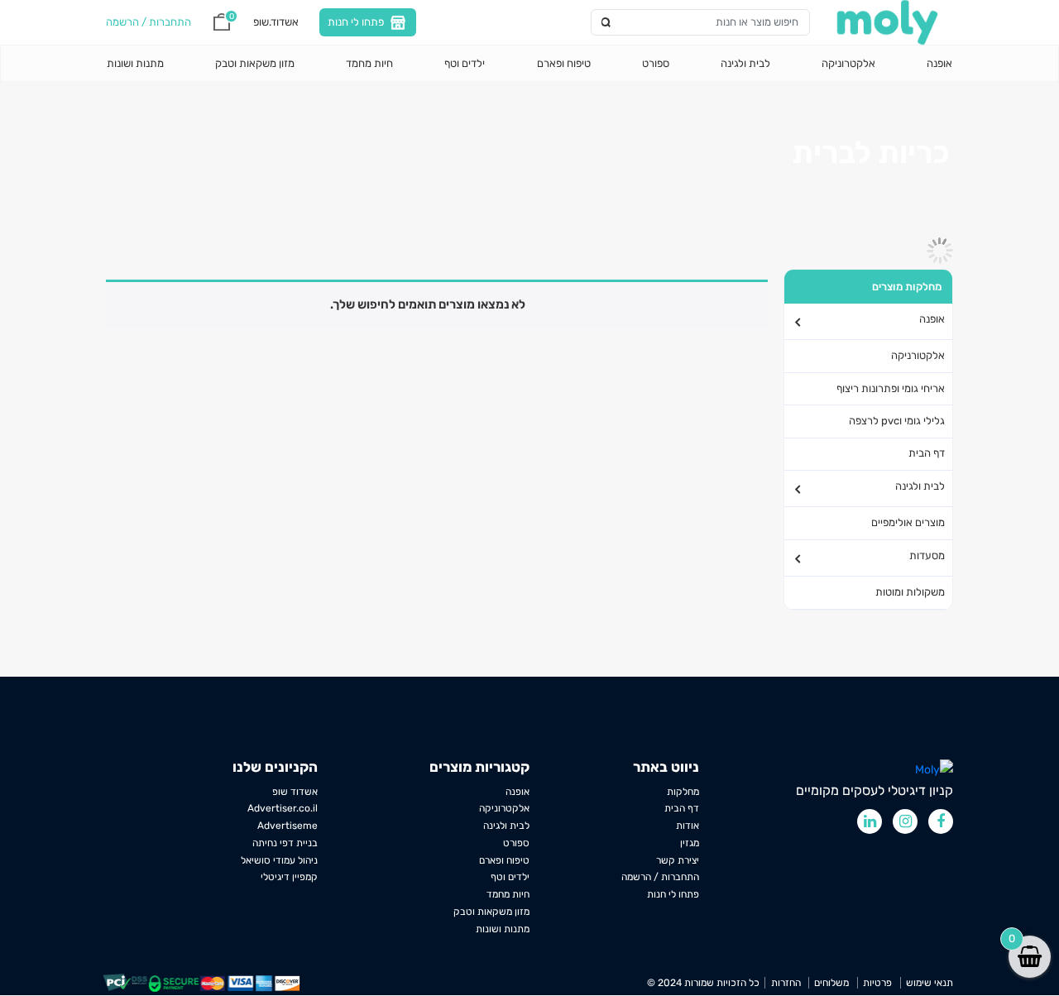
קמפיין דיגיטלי (289, 877)
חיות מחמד (369, 63)
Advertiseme (287, 825)
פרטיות (877, 983)
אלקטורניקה (918, 355)
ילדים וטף (464, 63)
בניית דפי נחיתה (285, 843)
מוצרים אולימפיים (908, 522)
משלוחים (831, 983)
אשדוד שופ (295, 791)
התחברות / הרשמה (660, 877)
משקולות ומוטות (910, 592)
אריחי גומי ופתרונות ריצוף (890, 388)
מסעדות (927, 555)
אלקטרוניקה (848, 63)
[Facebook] (940, 821)
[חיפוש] (606, 22)
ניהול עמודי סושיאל (279, 860)
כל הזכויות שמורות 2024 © (703, 983)
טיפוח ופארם (564, 63)
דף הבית (926, 453)
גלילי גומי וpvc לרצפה (897, 420)
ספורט (655, 63)
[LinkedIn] (869, 821)
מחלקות (683, 791)
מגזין (689, 843)
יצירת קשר (677, 860)
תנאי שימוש (929, 983)
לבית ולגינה (745, 63)
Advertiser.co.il (282, 808)
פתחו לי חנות (356, 21)
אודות (687, 825)
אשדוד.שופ (276, 21)
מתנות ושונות (135, 63)
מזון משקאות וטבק (255, 63)
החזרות (785, 983)
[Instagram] (905, 821)
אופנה (939, 63)
